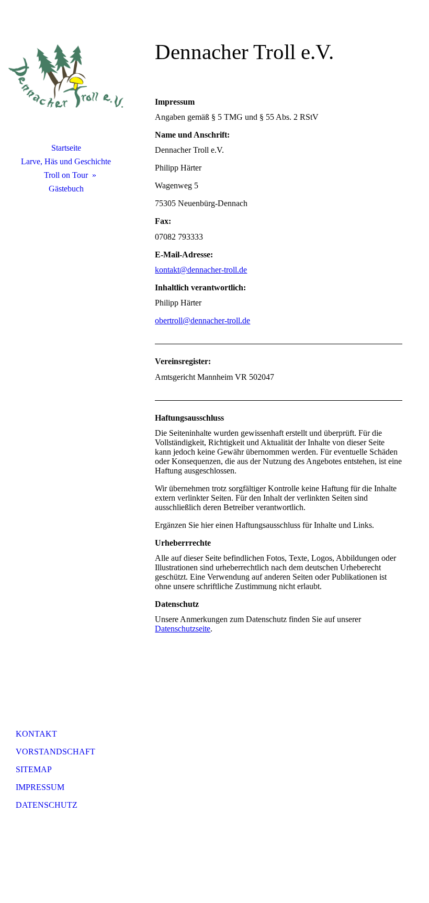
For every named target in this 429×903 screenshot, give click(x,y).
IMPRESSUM (40, 787)
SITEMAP (34, 769)
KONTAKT (36, 733)
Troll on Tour (66, 175)
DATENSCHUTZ (46, 804)
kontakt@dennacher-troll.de (201, 269)
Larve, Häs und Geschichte (66, 161)
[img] (65, 76)
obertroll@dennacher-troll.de (202, 320)
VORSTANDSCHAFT (55, 751)
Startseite (66, 147)
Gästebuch (66, 188)
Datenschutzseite (182, 628)
